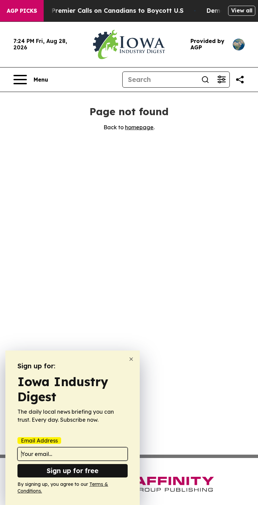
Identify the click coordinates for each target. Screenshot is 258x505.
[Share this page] (240, 79)
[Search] (205, 79)
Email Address (39, 440)
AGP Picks (22, 10)
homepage (139, 127)
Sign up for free (72, 470)
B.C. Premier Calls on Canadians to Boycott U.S (110, 10)
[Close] (131, 359)
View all (241, 10)
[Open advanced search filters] (221, 79)
